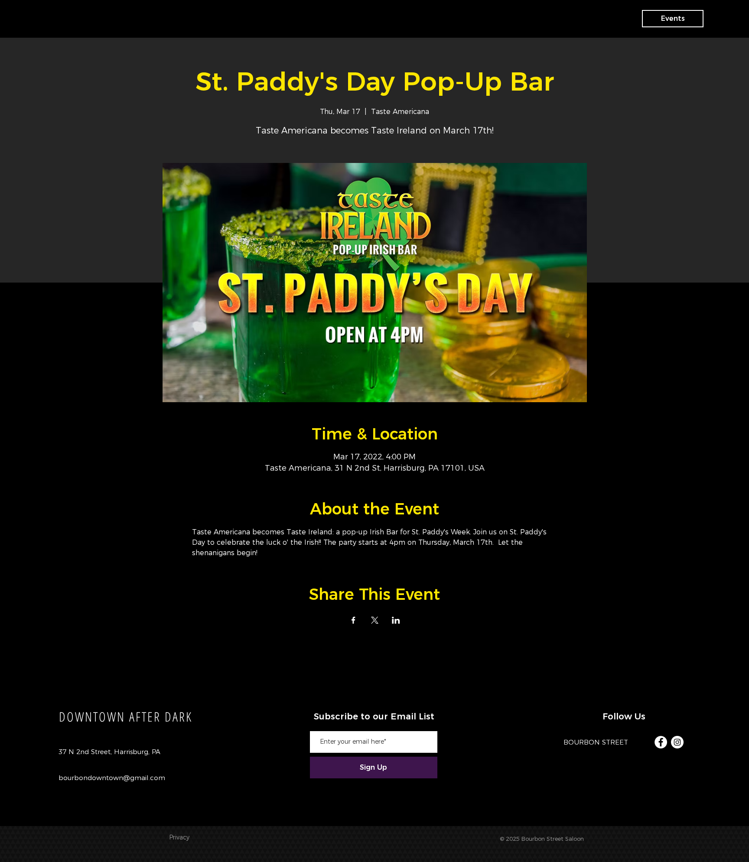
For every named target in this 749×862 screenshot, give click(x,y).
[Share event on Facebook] (353, 620)
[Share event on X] (375, 620)
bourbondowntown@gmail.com (112, 778)
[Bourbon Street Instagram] (677, 742)
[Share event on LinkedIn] (396, 620)
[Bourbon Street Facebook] (661, 742)
